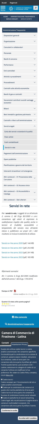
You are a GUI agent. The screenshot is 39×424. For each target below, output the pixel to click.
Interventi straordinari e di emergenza (18, 171)
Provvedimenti (9, 82)
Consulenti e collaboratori (13, 47)
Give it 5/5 (10, 304)
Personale (7, 53)
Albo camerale (20, 316)
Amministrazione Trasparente (23, 16)
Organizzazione (9, 41)
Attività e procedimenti (12, 76)
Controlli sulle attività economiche (16, 88)
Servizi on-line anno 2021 (12, 247)
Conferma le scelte (9, 410)
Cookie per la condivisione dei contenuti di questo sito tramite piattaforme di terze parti (17, 388)
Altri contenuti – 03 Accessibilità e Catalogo (17, 192)
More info (9, 375)
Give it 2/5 (4, 304)
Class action (8, 137)
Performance (8, 65)
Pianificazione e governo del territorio (18, 165)
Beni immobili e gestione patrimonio (17, 114)
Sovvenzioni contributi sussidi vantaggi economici (18, 101)
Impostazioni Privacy (19, 344)
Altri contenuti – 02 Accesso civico (17, 185)
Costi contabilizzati (11, 142)
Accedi (4, 2)
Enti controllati (9, 70)
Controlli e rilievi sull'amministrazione (18, 120)
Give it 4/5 (8, 304)
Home (5, 16)
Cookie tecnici (8, 379)
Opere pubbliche (10, 159)
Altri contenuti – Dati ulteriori (15, 199)
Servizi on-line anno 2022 (12, 252)
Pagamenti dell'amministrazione (16, 153)
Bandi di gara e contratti (13, 94)
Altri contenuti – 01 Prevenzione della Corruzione (18, 178)
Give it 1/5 (2, 304)
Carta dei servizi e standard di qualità (18, 131)
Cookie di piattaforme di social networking (18, 397)
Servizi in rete (10, 147)
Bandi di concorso (10, 59)
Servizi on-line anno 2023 (12, 257)
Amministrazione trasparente (21, 324)
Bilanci (6, 108)
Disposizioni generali (11, 35)
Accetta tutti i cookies (28, 418)
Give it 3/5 (6, 304)
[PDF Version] (15, 291)
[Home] (20, 9)
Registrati (13, 2)
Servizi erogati (12, 19)
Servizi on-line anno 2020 (12, 243)
